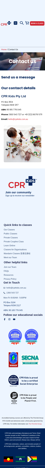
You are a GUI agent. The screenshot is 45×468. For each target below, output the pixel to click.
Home (4, 49)
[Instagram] (9, 319)
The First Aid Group (35, 424)
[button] (15, 23)
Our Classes (9, 230)
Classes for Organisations (15, 249)
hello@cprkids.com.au (18, 119)
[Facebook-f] (5, 319)
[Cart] (27, 23)
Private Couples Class (14, 242)
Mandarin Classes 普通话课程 (17, 253)
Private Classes (11, 238)
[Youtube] (14, 319)
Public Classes (10, 234)
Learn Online (9, 245)
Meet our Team (10, 257)
